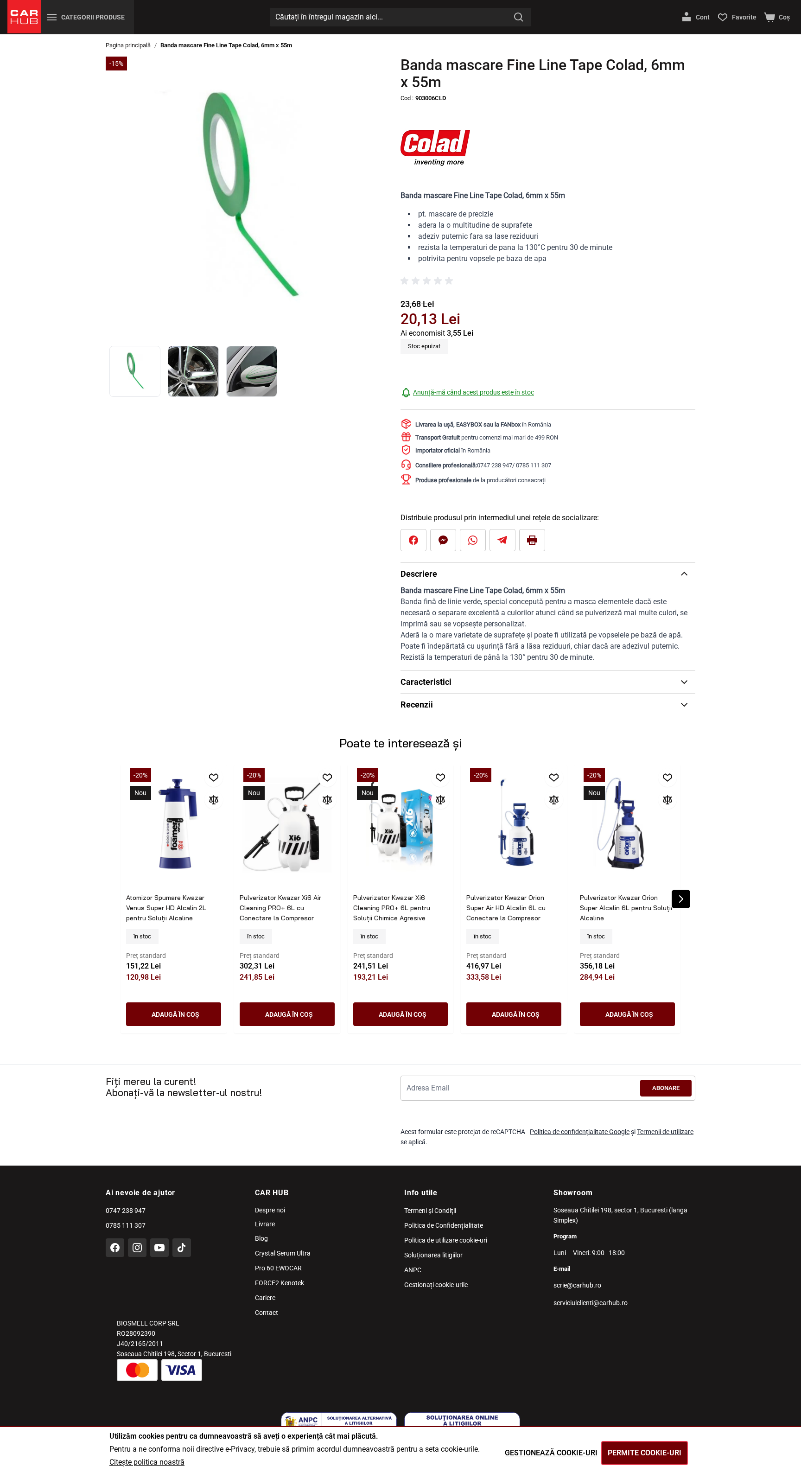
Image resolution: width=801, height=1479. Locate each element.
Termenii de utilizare (665, 1131)
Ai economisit (423, 333)
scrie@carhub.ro (577, 1285)
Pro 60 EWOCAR (278, 1268)
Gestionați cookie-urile (436, 1284)
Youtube (159, 1247)
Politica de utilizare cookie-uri (445, 1240)
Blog (261, 1238)
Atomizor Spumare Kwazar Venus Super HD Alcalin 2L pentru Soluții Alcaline (166, 907)
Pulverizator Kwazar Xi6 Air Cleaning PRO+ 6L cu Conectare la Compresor (280, 907)
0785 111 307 (126, 1225)
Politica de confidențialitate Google (579, 1131)
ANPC (412, 1270)
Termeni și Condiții (430, 1210)
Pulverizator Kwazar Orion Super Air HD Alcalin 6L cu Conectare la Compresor (506, 907)
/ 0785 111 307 (531, 465)
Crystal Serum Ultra (283, 1253)
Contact (266, 1312)
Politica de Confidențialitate (443, 1225)
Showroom (572, 1192)
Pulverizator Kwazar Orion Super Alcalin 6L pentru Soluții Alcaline (626, 907)
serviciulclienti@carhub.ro (590, 1303)
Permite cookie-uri (644, 1452)
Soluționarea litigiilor (433, 1255)
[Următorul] (681, 899)
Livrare (265, 1224)
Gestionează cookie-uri (551, 1452)
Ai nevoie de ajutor (140, 1192)
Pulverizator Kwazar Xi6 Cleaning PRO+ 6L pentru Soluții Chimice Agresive (391, 907)
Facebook (115, 1247)
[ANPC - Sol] (462, 1423)
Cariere (265, 1297)
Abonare (666, 1087)
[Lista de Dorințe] (213, 777)
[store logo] (24, 16)
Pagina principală (128, 45)
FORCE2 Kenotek (279, 1283)
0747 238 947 (494, 465)
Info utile (421, 1192)
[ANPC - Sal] (339, 1423)
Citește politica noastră (146, 1462)
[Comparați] (213, 799)
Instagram (137, 1247)
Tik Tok (181, 1247)
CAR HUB (272, 1192)
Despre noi (270, 1210)
